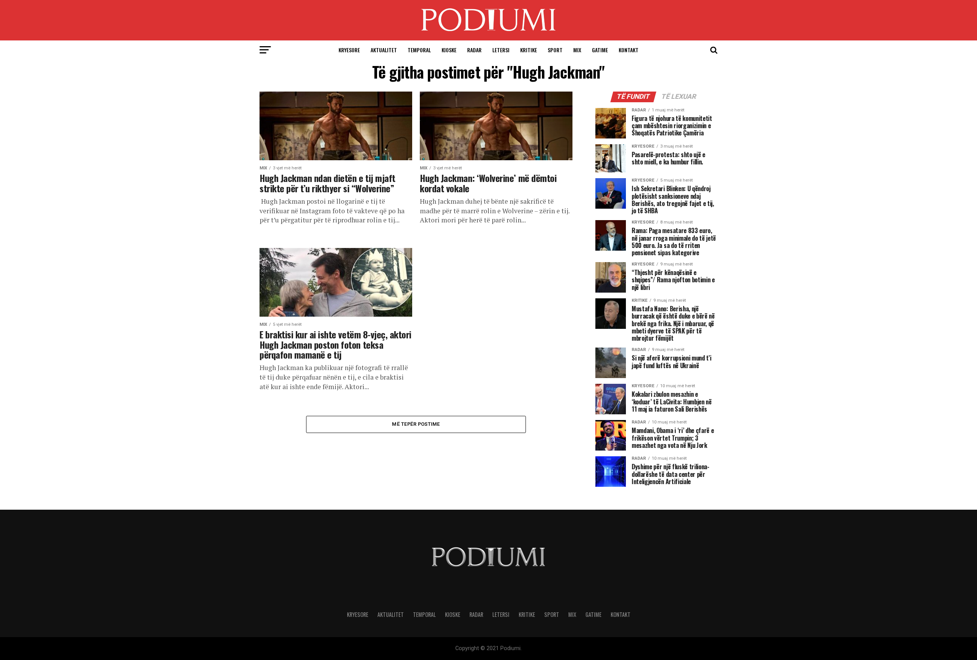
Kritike (528, 50)
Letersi (500, 50)
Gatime (600, 50)
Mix (577, 50)
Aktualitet (384, 50)
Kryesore (349, 50)
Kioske (449, 50)
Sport (555, 50)
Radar (474, 50)
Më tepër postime (416, 424)
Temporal (419, 50)
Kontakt (628, 50)
